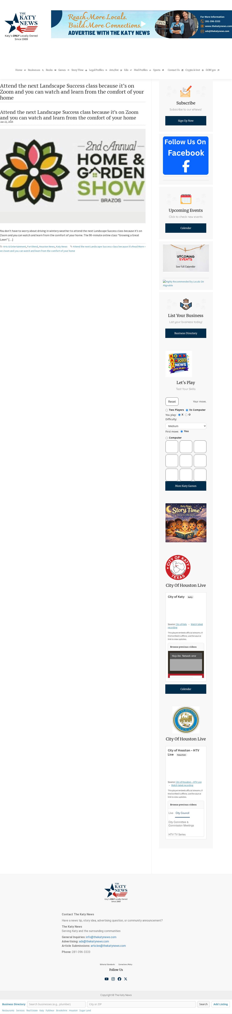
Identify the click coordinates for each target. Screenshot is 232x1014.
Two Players (176, 409)
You (186, 431)
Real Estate (32, 1010)
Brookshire (61, 1010)
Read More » (139, 246)
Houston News (47, 246)
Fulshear (50, 1010)
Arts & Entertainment (14, 246)
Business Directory (13, 1004)
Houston (73, 1010)
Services (20, 1010)
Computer (175, 437)
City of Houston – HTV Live (189, 782)
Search (203, 1004)
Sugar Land (85, 1010)
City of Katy (181, 624)
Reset (172, 402)
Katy (42, 1010)
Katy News (61, 246)
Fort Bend (32, 246)
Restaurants (8, 1010)
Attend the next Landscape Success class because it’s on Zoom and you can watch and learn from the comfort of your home (69, 115)
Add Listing (221, 1004)
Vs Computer (197, 409)
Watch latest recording (182, 785)
